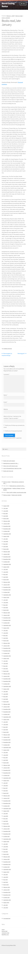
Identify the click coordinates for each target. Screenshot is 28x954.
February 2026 (6, 521)
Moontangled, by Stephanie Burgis (7, 354)
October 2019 (6, 714)
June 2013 (5, 907)
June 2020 (5, 694)
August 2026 (6, 506)
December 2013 (6, 892)
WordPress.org (5, 934)
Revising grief (21, 354)
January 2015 (6, 859)
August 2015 (6, 841)
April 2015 (5, 851)
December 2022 (6, 617)
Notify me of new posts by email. (13, 431)
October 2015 (6, 836)
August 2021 (6, 658)
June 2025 (5, 541)
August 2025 (6, 536)
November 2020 (6, 681)
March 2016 (6, 823)
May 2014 (5, 879)
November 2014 (6, 864)
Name (5, 395)
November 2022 (6, 620)
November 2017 (6, 773)
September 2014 (7, 869)
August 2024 (6, 567)
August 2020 (6, 689)
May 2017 (5, 788)
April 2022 (5, 638)
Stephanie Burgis (7, 488)
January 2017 (6, 798)
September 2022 (7, 625)
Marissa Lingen (19, 16)
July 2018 (5, 752)
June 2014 (5, 877)
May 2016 (5, 818)
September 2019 (7, 717)
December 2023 (6, 587)
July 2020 (5, 691)
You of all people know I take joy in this (12, 468)
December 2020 (6, 678)
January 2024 (6, 584)
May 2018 (5, 757)
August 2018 (6, 750)
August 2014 (6, 872)
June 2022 (5, 633)
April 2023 (5, 607)
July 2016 (5, 813)
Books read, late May (17, 495)
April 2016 (5, 821)
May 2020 (5, 696)
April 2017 (5, 790)
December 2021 (6, 648)
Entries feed (4, 931)
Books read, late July (8, 471)
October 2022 (6, 622)
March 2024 (6, 579)
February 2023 (6, 612)
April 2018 (5, 760)
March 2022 (6, 640)
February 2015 (6, 856)
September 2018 (7, 747)
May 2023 (5, 605)
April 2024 (5, 577)
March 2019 (6, 732)
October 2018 (6, 745)
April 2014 (5, 882)
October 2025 (6, 531)
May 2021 (5, 666)
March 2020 (6, 701)
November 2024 (6, 559)
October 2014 (6, 867)
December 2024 (6, 556)
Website (6, 409)
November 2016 (6, 803)
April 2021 (5, 668)
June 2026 (5, 511)
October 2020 (6, 684)
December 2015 (6, 831)
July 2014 (5, 874)
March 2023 (6, 610)
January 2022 (6, 645)
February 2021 (6, 673)
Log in (3, 929)
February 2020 (6, 704)
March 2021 (6, 671)
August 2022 (6, 628)
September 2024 (7, 564)
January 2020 (6, 706)
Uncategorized (6, 918)
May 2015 (5, 849)
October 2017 (6, 775)
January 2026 (6, 523)
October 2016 (6, 806)
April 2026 (5, 516)
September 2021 (7, 656)
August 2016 (6, 811)
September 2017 (7, 778)
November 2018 (6, 742)
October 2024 (6, 561)
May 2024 (5, 574)
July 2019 (5, 722)
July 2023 (5, 600)
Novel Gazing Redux (8, 5)
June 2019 (5, 724)
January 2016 (6, 828)
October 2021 (6, 653)
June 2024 (5, 572)
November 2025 (6, 528)
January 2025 (6, 554)
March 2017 (6, 793)
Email (5, 402)
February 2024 (6, 582)
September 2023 (7, 595)
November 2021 (6, 650)
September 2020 (7, 686)
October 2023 (6, 592)
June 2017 (5, 785)
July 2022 (5, 630)
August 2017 (6, 780)
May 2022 (5, 635)
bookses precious (8, 348)
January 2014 (6, 889)
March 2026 (6, 518)
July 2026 (5, 508)
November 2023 (6, 589)
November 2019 (6, 711)
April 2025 (5, 546)
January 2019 (6, 737)
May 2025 (5, 544)
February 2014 (6, 887)
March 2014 (6, 884)
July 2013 (5, 905)
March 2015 (6, 854)
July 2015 (5, 844)
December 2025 (6, 526)
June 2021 (5, 663)
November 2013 (6, 895)
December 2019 (6, 709)
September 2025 (7, 533)
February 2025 (6, 551)
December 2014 (6, 862)
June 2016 (5, 816)
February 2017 (6, 795)
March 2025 (6, 549)
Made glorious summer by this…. (11, 463)
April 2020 (5, 699)
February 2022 (6, 643)
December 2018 (6, 739)
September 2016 (7, 808)
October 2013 (6, 897)
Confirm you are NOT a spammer (13, 438)
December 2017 (6, 770)
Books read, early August (9, 460)
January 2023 (6, 615)
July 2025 (5, 539)
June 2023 (5, 602)
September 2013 (7, 900)
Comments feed (5, 933)
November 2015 (6, 834)
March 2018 (6, 762)
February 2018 (6, 765)
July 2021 (5, 661)
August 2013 (6, 902)
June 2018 (5, 755)
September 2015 (7, 839)
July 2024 (5, 569)
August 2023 (6, 597)
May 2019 (5, 727)
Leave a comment (6, 17)
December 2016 (6, 800)
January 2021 (6, 676)
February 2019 (6, 734)
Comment (7, 374)
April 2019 (5, 729)
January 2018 (6, 767)
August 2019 (6, 719)
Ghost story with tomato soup (10, 466)
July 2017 (5, 783)
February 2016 (6, 826)
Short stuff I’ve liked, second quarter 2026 (16, 492)
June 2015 (5, 846)
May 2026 (5, 513)
